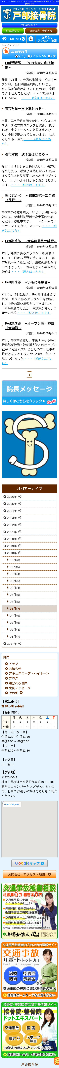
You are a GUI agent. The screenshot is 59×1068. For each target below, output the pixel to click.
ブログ (13, 678)
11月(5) (15, 567)
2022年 (12, 524)
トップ (5, 45)
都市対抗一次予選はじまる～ (26, 154)
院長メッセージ (20, 688)
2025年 (12, 503)
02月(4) (15, 629)
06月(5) (15, 601)
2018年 (12, 553)
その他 (13, 692)
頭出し (22, 56)
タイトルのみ (38, 56)
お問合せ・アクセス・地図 (26, 874)
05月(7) (15, 608)
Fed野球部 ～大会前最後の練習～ (31, 241)
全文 (53, 56)
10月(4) (15, 573)
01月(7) (15, 636)
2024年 (12, 510)
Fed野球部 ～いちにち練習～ (28, 282)
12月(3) (15, 559)
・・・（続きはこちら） (38, 97)
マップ (27, 863)
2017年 (12, 643)
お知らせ (15, 668)
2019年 (12, 546)
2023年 (12, 517)
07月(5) (15, 594)
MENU (15, 39)
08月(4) (15, 587)
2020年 (12, 538)
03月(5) (15, 622)
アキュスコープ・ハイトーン (29, 673)
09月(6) (15, 581)
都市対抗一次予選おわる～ (25, 108)
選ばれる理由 (18, 683)
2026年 (12, 496)
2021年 (12, 531)
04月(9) (15, 615)
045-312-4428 (14, 706)
